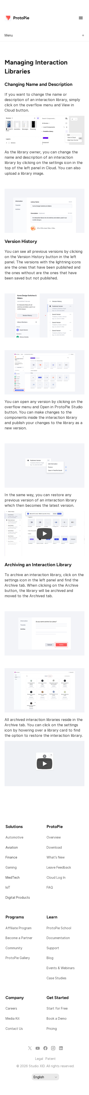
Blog (50, 958)
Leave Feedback (59, 867)
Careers (11, 1008)
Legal (39, 1059)
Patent (50, 1059)
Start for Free (57, 1008)
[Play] (44, 533)
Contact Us (14, 1028)
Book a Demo (57, 1018)
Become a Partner (18, 938)
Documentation (59, 938)
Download (54, 847)
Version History (21, 241)
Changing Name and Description (38, 84)
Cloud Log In (56, 877)
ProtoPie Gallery (17, 958)
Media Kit (13, 1018)
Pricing (52, 1028)
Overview (54, 837)
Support (53, 948)
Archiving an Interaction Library (38, 564)
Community (13, 948)
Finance (11, 857)
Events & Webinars (61, 968)
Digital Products (17, 897)
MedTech (12, 877)
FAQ (50, 887)
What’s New (56, 857)
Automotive (14, 837)
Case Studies (56, 978)
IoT (7, 887)
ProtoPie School (59, 928)
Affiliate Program (18, 928)
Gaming (11, 867)
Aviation (11, 847)
